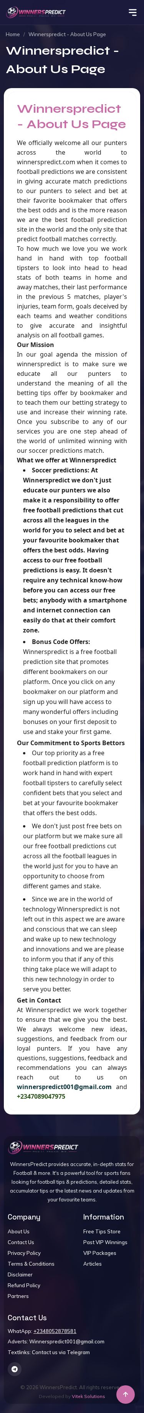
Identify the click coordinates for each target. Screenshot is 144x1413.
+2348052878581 (54, 1331)
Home (13, 34)
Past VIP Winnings (105, 1242)
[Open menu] (132, 12)
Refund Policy (24, 1285)
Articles (92, 1264)
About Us (19, 1231)
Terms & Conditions (31, 1264)
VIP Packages (99, 1253)
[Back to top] (125, 1394)
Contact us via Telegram (61, 1352)
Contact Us (21, 1242)
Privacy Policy (24, 1253)
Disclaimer (20, 1274)
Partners (18, 1296)
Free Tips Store (102, 1231)
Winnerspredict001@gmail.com (66, 1341)
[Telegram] (15, 1369)
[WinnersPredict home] (43, 1147)
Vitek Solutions (88, 1396)
